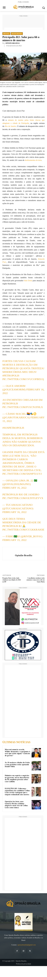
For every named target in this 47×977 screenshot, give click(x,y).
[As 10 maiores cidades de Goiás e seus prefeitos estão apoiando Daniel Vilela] (36, 765)
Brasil (6, 34)
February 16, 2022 (14, 487)
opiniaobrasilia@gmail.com (26, 945)
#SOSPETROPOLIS (13, 427)
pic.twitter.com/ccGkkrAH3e (23, 529)
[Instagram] (23, 950)
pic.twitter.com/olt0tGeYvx (22, 498)
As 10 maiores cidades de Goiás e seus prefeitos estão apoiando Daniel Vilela (17, 764)
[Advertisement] (23, 23)
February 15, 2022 (14, 539)
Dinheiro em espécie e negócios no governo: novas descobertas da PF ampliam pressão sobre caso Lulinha (17, 778)
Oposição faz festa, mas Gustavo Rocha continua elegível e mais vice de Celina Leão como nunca (16, 804)
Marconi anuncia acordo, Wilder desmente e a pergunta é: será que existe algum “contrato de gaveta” (17, 752)
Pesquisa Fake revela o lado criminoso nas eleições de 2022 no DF (11, 580)
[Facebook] (12, 49)
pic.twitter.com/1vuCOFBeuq (23, 379)
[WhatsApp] (23, 49)
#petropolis (10, 375)
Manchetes (17, 34)
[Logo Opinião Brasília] (23, 7)
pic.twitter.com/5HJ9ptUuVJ (22, 473)
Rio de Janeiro (10, 126)
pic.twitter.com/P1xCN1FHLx (22, 407)
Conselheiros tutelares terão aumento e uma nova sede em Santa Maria (36, 580)
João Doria (28, 281)
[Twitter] (18, 49)
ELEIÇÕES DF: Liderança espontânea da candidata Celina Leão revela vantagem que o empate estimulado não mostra (17, 791)
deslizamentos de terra (33, 160)
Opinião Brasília (12, 43)
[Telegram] (29, 49)
